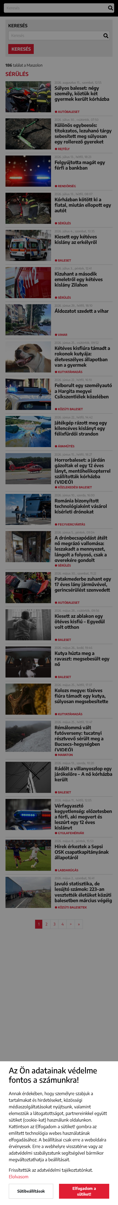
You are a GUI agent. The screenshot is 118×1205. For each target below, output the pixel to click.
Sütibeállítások (31, 1191)
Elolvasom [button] (19, 1176)
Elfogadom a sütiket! (84, 1191)
